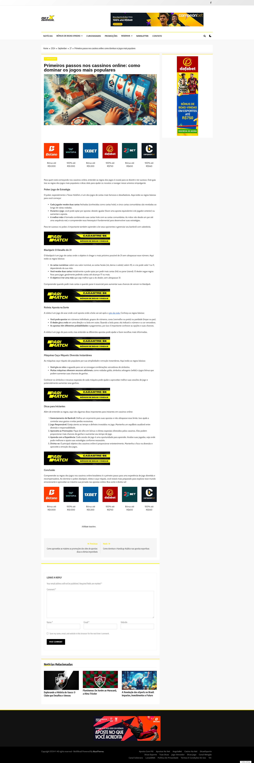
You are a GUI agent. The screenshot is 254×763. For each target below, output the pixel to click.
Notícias (48, 36)
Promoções (111, 36)
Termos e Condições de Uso (193, 758)
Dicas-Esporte (150, 754)
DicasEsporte (206, 751)
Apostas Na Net (163, 751)
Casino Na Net (190, 751)
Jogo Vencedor (178, 754)
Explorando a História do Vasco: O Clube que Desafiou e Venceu (59, 694)
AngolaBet (177, 751)
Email (86, 622)
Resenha (125, 35)
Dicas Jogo (191, 754)
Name (50, 622)
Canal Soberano (136, 758)
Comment (51, 589)
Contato (157, 36)
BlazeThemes (98, 751)
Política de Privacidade (168, 758)
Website (124, 622)
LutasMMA (150, 758)
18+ (210, 758)
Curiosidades (93, 36)
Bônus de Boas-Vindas (68, 35)
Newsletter (142, 36)
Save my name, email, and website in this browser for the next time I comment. (79, 633)
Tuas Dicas (164, 754)
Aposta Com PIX (146, 751)
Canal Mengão (205, 754)
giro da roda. (114, 313)
